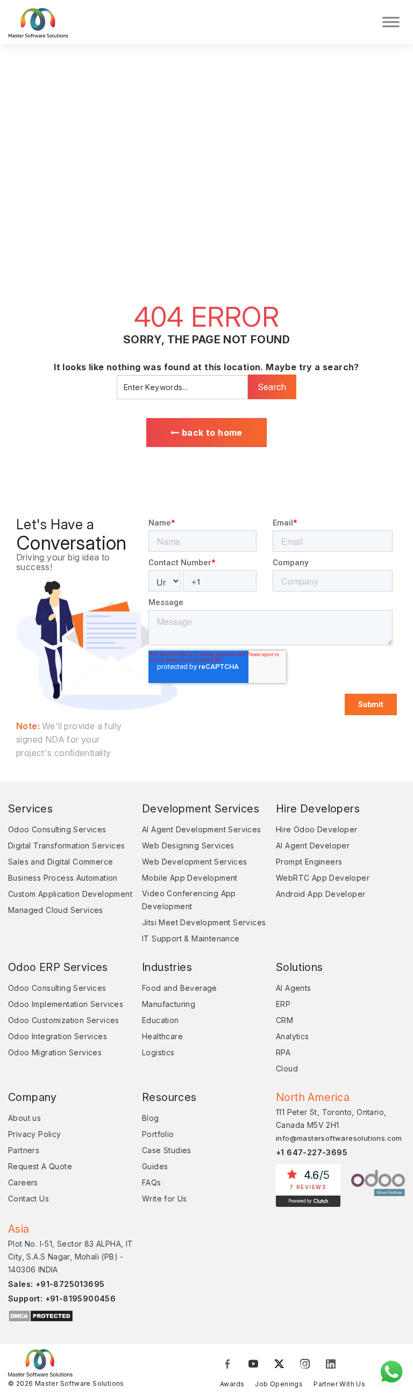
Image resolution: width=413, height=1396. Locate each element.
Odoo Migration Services (55, 1052)
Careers (23, 1182)
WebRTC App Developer (322, 877)
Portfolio (158, 1134)
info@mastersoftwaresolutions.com (339, 1138)
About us (24, 1117)
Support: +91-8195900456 (62, 1298)
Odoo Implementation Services (65, 1004)
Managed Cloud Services (55, 910)
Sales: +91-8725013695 (56, 1284)
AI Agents (293, 987)
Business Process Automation (63, 877)
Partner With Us (339, 1384)
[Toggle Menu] (391, 22)
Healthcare (162, 1036)
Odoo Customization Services (63, 1020)
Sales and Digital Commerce (60, 861)
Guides (155, 1166)
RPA (283, 1052)
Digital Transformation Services (66, 845)
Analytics (292, 1036)
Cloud (287, 1068)
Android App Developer (320, 893)
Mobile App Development (190, 877)
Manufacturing (168, 1004)
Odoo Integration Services (57, 1036)
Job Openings (279, 1384)
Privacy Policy (34, 1134)
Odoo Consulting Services (57, 829)
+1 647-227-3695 (311, 1152)
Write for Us (164, 1198)
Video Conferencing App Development (189, 900)
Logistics (158, 1052)
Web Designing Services (188, 845)
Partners (23, 1150)
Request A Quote (40, 1166)
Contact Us (28, 1198)
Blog (150, 1117)
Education (160, 1020)
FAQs (151, 1182)
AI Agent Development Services (201, 829)
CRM (284, 1020)
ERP (283, 1004)
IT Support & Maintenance (191, 938)
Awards (232, 1384)
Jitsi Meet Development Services (204, 922)
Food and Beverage (179, 987)
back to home (211, 432)
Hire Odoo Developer (317, 829)
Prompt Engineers (309, 861)
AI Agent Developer (313, 845)
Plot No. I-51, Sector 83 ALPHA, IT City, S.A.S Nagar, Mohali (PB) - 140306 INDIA (70, 1256)
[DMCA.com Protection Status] (40, 1315)
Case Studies (166, 1150)
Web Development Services (194, 861)
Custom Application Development (70, 893)
